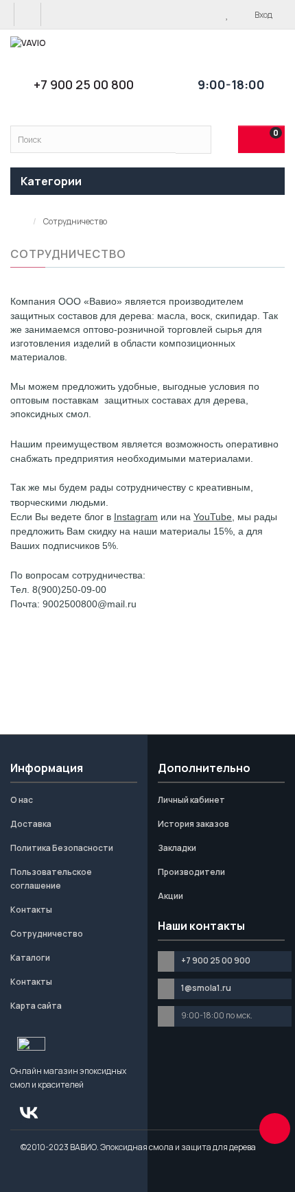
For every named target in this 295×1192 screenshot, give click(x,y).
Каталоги (30, 957)
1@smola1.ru (206, 988)
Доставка (30, 824)
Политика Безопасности (61, 848)
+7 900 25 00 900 (215, 960)
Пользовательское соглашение (51, 878)
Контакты (31, 909)
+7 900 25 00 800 (84, 84)
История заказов (193, 824)
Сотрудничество (46, 933)
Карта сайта (36, 1006)
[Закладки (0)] (227, 14)
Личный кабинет (191, 800)
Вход (262, 15)
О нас (21, 800)
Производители (191, 872)
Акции (170, 896)
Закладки (177, 848)
